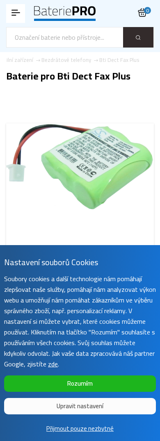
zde (53, 364)
